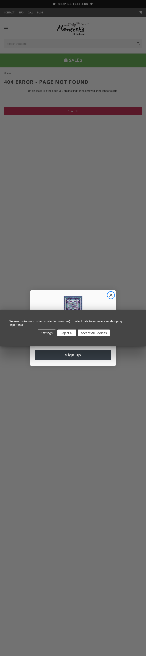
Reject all (66, 333)
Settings (47, 333)
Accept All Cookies (94, 333)
